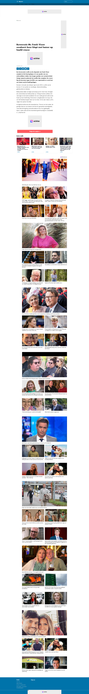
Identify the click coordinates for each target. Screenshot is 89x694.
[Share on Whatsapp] (18, 68)
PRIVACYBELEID (19, 683)
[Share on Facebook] (20, 68)
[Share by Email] (25, 68)
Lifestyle (18, 4)
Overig (22, 4)
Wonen (33, 4)
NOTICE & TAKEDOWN (21, 685)
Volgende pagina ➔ (34, 131)
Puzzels (26, 4)
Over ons (18, 681)
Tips (29, 4)
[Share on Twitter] (23, 68)
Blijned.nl (21, 1)
